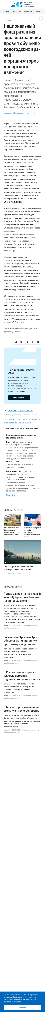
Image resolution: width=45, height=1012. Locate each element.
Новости (7, 20)
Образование (18, 113)
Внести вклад (19, 397)
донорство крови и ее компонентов (22, 415)
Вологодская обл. (25, 410)
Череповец (12, 410)
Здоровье (8, 113)
